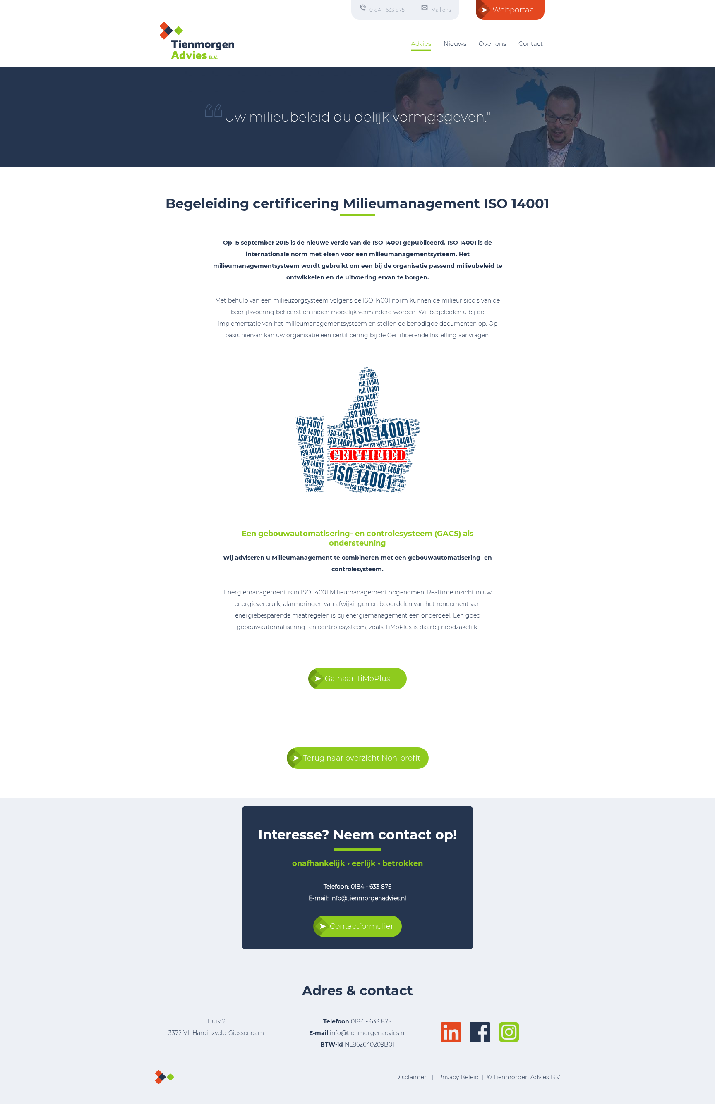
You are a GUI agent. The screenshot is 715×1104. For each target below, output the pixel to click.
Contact (530, 44)
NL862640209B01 (357, 1044)
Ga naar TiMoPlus (357, 678)
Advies (421, 44)
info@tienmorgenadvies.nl (368, 1033)
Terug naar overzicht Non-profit (361, 758)
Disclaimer (411, 1077)
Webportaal (514, 9)
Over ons (492, 44)
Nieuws (455, 44)
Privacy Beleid (458, 1077)
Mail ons (441, 10)
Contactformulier (361, 926)
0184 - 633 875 (387, 10)
